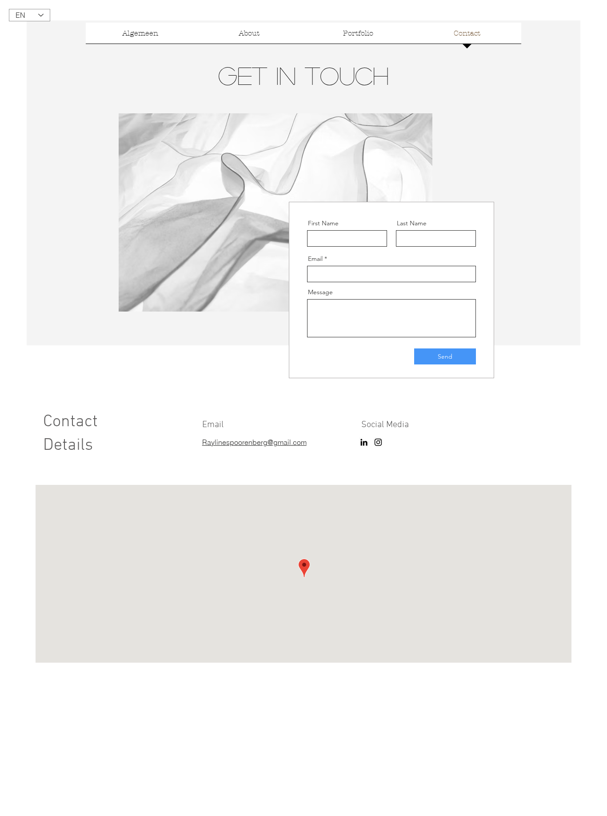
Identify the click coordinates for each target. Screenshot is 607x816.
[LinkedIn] (364, 442)
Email (315, 259)
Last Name (412, 223)
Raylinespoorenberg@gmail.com (254, 442)
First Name (323, 223)
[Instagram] (378, 442)
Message (320, 292)
